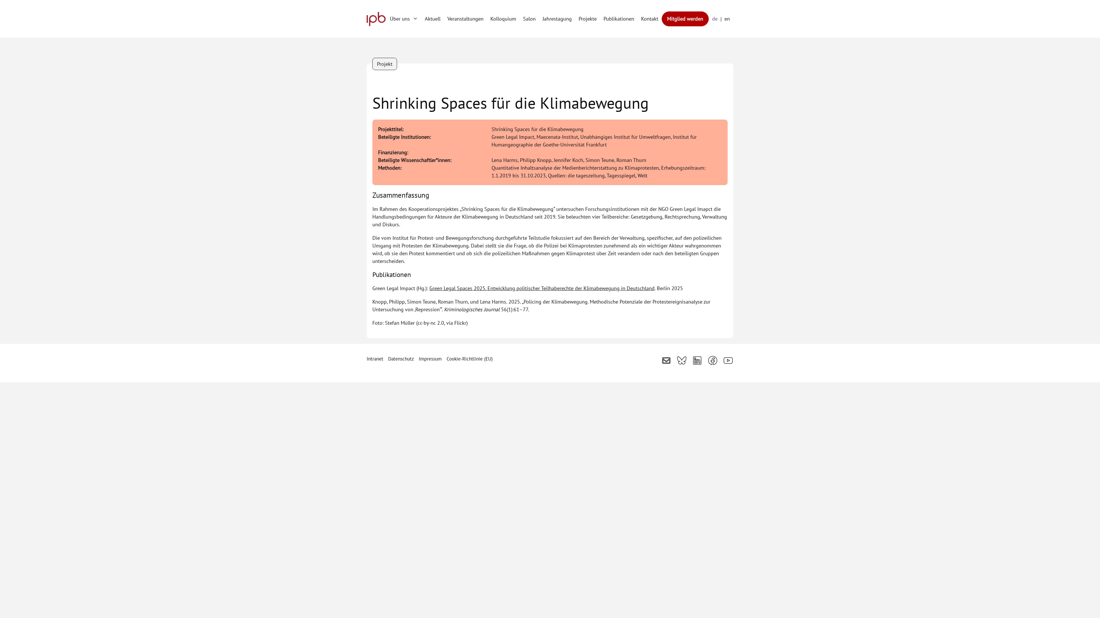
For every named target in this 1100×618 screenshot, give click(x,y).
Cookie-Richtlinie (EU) (470, 359)
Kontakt (649, 18)
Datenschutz (401, 359)
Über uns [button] (400, 18)
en (727, 18)
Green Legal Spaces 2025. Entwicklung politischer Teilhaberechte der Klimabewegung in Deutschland (542, 288)
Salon (529, 18)
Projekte (588, 18)
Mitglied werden (685, 18)
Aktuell (433, 18)
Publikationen (619, 18)
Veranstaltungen (465, 18)
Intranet (375, 359)
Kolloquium (503, 18)
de (715, 18)
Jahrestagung (557, 18)
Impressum (430, 359)
